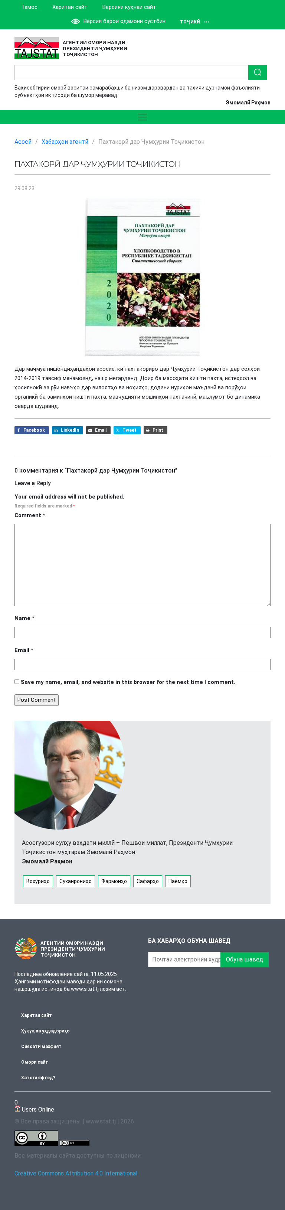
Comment (29, 515)
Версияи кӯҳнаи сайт (129, 7)
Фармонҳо (114, 881)
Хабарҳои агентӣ (65, 141)
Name (24, 618)
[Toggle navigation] (142, 117)
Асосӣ (23, 141)
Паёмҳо (177, 881)
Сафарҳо (148, 881)
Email (23, 650)
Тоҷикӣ (190, 22)
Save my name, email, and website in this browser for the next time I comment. (128, 682)
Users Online (34, 1106)
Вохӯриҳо (38, 881)
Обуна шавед (244, 959)
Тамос (29, 7)
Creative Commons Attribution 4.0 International (75, 1173)
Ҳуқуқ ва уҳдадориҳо (45, 1031)
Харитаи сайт (70, 7)
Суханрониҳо (75, 881)
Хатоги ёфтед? (38, 1077)
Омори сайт (34, 1062)
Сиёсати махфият (41, 1046)
